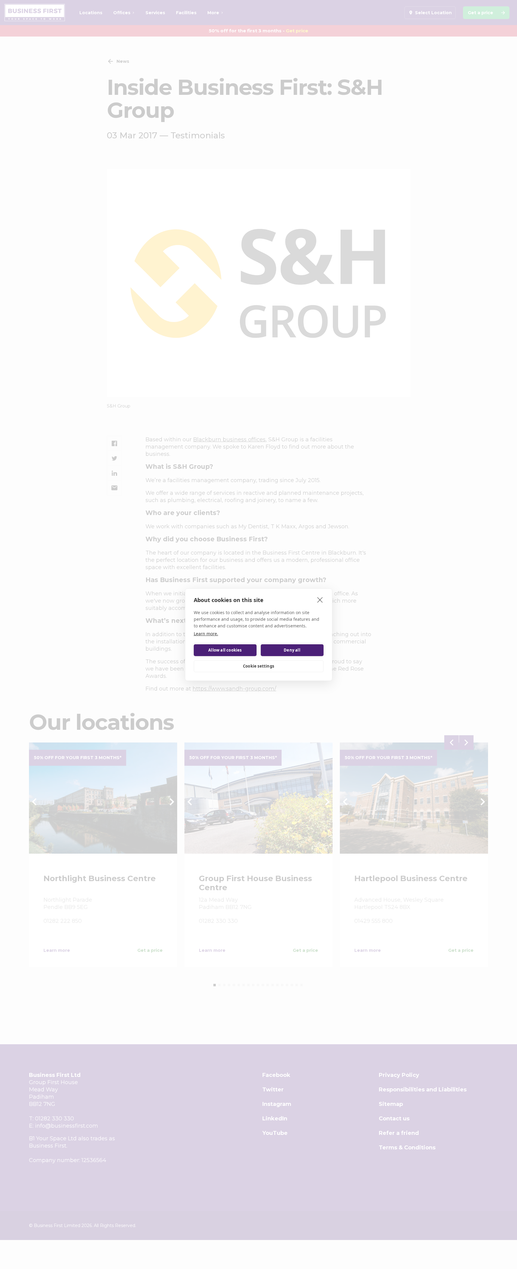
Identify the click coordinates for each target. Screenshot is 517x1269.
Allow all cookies (224, 650)
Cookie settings (258, 666)
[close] (320, 599)
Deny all (292, 650)
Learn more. (206, 633)
